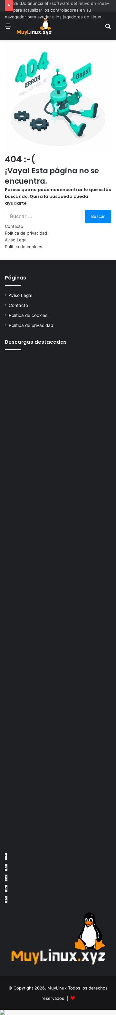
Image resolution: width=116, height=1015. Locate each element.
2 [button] (6, 867)
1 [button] (6, 856)
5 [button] (6, 899)
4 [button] (6, 888)
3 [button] (6, 877)
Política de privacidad (26, 233)
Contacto (14, 226)
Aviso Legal (16, 239)
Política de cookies (23, 246)
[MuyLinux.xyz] (34, 26)
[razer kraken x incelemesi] (58, 1012)
